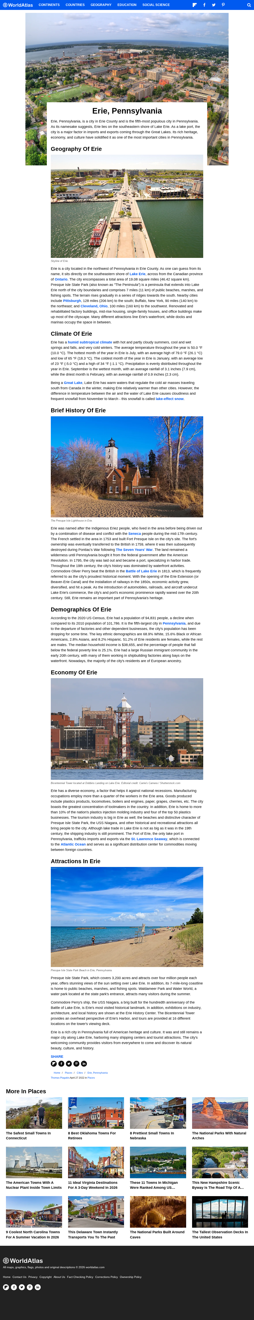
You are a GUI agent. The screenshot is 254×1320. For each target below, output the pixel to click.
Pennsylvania (174, 623)
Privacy (33, 1277)
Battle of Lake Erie (141, 571)
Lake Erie (137, 274)
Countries (75, 5)
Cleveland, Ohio (94, 306)
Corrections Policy (106, 1277)
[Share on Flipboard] (54, 1064)
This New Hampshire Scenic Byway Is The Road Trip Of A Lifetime (216, 1188)
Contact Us (19, 1277)
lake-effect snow (170, 399)
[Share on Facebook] (61, 1064)
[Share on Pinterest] (76, 1064)
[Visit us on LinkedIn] (38, 1287)
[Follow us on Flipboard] (6, 1287)
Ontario (61, 279)
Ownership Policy (130, 1277)
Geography (101, 5)
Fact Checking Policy (80, 1277)
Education (127, 5)
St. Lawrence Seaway (149, 839)
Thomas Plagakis (60, 1077)
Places (91, 1077)
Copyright (45, 1277)
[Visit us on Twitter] (22, 1287)
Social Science (156, 5)
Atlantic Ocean (73, 844)
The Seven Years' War (134, 550)
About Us (59, 1277)
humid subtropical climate (90, 342)
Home (7, 1277)
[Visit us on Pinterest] (30, 1287)
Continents (49, 5)
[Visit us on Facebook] (14, 1287)
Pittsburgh (72, 301)
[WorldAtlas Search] (249, 5)
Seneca (134, 534)
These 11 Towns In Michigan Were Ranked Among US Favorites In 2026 (154, 1188)
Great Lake (73, 383)
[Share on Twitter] (69, 1064)
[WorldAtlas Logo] (19, 5)
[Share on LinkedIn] (84, 1064)
